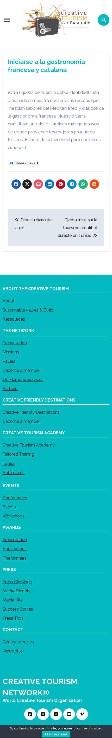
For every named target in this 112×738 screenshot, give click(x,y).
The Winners (15, 558)
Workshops (13, 516)
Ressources (14, 319)
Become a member (21, 370)
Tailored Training (18, 454)
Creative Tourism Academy (29, 445)
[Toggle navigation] (7, 20)
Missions (11, 352)
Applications (15, 549)
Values (9, 361)
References (13, 472)
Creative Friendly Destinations (31, 412)
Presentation (15, 342)
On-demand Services (23, 379)
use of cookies (92, 728)
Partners (10, 388)
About (9, 301)
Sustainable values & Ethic (28, 310)
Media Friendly (16, 590)
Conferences (15, 497)
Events (9, 506)
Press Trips (13, 618)
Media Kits (13, 600)
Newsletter (13, 651)
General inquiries (18, 642)
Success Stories (18, 609)
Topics (9, 463)
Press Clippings (17, 581)
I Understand (56, 734)
